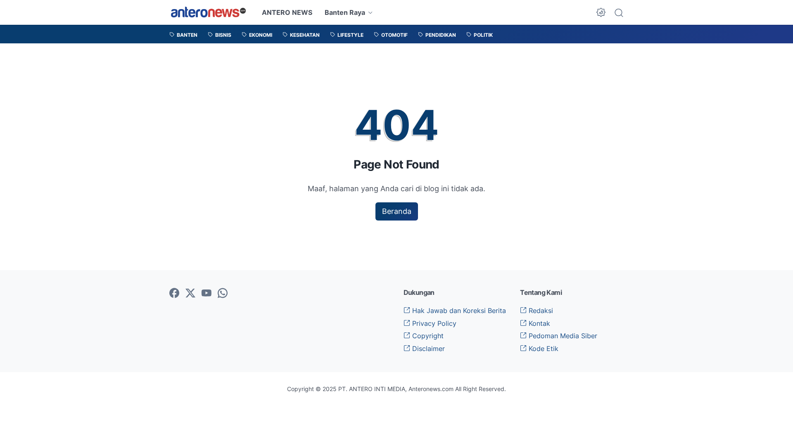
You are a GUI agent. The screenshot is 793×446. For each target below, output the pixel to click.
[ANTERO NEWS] (208, 12)
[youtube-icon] (206, 293)
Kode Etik (542, 348)
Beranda (396, 211)
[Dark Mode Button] (601, 12)
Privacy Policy (433, 323)
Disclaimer (427, 348)
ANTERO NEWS (287, 12)
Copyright (427, 336)
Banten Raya (345, 12)
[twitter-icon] (190, 293)
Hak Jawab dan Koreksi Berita (458, 310)
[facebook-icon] (174, 293)
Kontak (538, 323)
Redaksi (540, 310)
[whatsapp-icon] (223, 293)
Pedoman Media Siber (562, 336)
